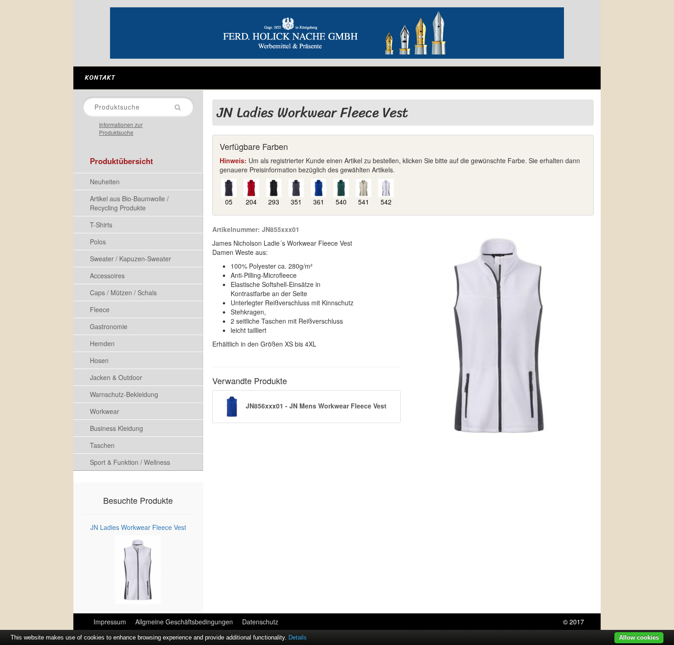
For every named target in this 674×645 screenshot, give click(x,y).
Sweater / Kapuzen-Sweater (130, 258)
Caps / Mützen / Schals (123, 292)
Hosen (99, 360)
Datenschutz (260, 621)
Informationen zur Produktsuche (121, 128)
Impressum (110, 621)
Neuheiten (105, 181)
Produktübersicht (121, 160)
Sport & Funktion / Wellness (130, 462)
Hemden (102, 343)
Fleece (100, 309)
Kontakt (100, 77)
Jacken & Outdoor (116, 377)
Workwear (104, 411)
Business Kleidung (116, 428)
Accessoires (107, 275)
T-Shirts (101, 224)
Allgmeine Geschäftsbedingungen (184, 621)
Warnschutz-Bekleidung (124, 394)
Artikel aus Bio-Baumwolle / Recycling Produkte (129, 203)
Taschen (102, 445)
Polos (98, 241)
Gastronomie (108, 326)
